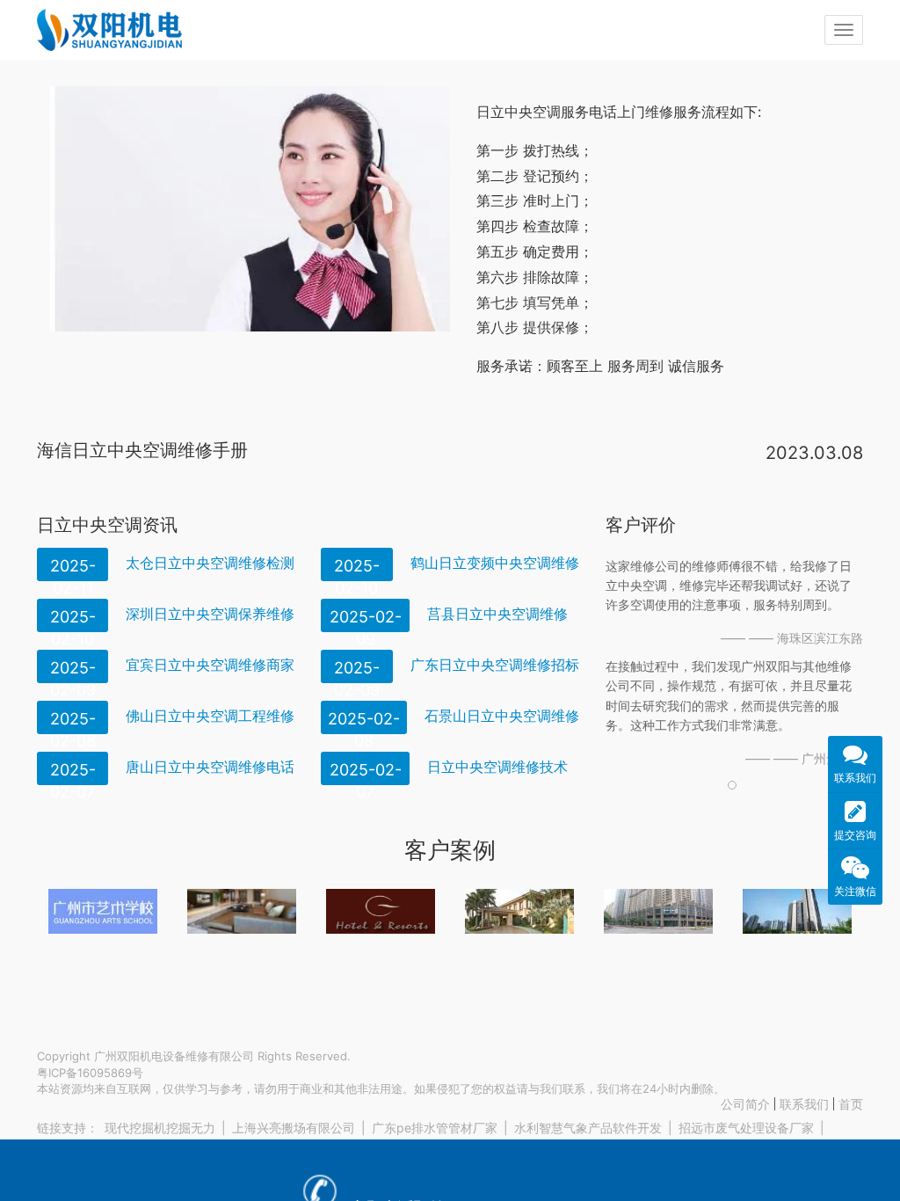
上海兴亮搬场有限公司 (293, 1127)
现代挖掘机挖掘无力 (160, 1127)
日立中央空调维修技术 (497, 766)
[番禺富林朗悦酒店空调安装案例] (380, 911)
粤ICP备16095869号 (90, 1073)
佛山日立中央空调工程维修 (210, 715)
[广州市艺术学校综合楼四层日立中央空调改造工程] (102, 911)
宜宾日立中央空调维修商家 (210, 664)
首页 (850, 1103)
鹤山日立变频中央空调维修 (494, 562)
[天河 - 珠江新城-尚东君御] (658, 911)
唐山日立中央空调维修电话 (210, 766)
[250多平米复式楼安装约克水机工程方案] (241, 911)
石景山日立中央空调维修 (502, 715)
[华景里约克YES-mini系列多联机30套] (797, 911)
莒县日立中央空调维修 (497, 613)
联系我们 (804, 1103)
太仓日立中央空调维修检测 (210, 562)
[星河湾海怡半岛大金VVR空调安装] (519, 911)
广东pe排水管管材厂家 (434, 1127)
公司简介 (745, 1103)
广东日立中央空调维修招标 (494, 664)
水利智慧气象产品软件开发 (588, 1127)
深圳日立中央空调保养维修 (210, 613)
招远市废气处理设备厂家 (746, 1127)
